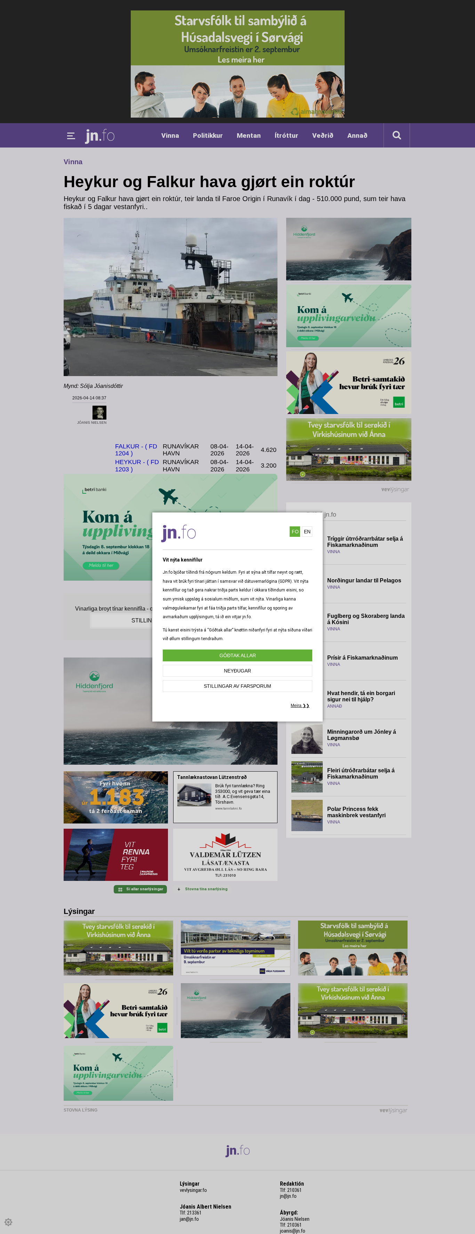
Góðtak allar (237, 655)
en (307, 531)
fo (295, 531)
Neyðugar (237, 671)
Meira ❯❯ (300, 705)
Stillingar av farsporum (237, 686)
